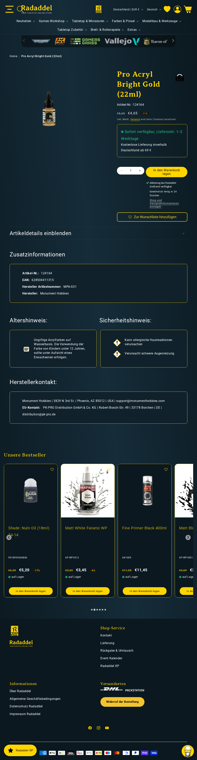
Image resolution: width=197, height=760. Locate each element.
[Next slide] (172, 40)
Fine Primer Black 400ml (87, 528)
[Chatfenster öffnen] (188, 751)
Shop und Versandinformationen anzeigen (164, 203)
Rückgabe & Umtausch (116, 650)
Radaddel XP (109, 666)
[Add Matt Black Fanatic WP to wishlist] (166, 469)
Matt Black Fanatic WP (143, 528)
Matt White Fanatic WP (29, 528)
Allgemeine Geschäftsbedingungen (35, 699)
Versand (135, 119)
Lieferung (107, 643)
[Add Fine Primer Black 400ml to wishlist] (109, 469)
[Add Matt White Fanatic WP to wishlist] (52, 469)
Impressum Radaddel (25, 714)
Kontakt (106, 635)
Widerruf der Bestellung (122, 701)
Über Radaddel (20, 691)
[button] (9, 9)
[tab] (92, 609)
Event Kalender (111, 658)
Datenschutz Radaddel (26, 706)
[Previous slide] (24, 40)
